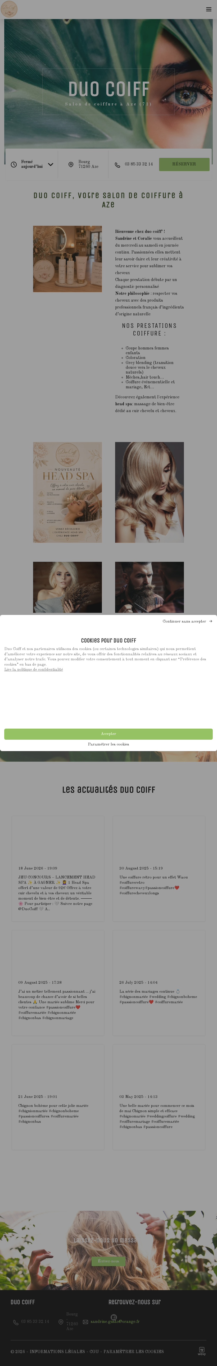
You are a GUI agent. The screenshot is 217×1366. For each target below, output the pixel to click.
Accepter (108, 734)
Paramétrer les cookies (108, 745)
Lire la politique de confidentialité (33, 670)
